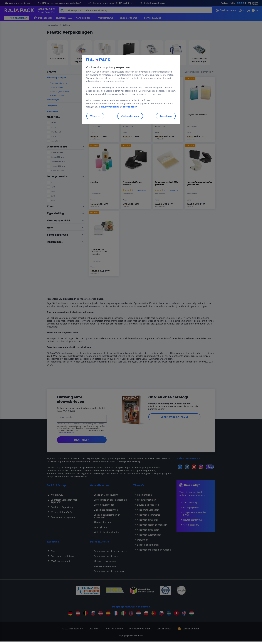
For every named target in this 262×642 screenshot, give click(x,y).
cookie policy (130, 106)
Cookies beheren (130, 116)
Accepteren (166, 116)
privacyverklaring (110, 106)
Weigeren (95, 116)
